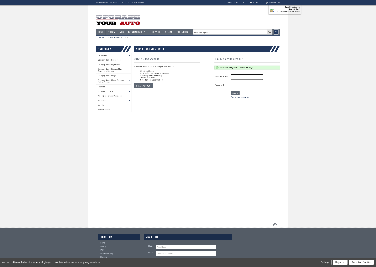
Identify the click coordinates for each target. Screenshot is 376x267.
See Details (295, 11)
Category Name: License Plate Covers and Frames (110, 70)
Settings (324, 262)
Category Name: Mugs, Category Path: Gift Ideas (111, 81)
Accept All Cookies (361, 262)
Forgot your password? (241, 97)
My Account (114, 3)
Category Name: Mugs (107, 76)
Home (101, 38)
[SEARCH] (269, 32)
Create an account (137, 3)
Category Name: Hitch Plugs (109, 60)
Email (150, 252)
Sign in (124, 3)
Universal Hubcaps (105, 91)
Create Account (143, 85)
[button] (276, 32)
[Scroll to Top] (276, 224)
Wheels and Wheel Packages (110, 96)
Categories (102, 55)
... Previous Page (113, 38)
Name (150, 246)
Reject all (340, 262)
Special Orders (104, 110)
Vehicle (101, 105)
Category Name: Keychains (109, 64)
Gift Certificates (102, 3)
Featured (101, 87)
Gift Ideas (102, 100)
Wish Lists (257, 3)
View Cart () (274, 3)
